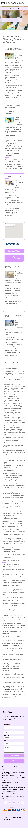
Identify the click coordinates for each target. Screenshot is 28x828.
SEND (14, 761)
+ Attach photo (14, 755)
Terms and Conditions (8, 796)
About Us (4, 794)
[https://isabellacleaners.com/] (12, 1)
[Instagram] (14, 802)
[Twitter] (9, 802)
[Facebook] (5, 802)
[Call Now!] (14, 8)
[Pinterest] (22, 802)
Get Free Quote (14, 251)
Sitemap (4, 798)
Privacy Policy (20, 796)
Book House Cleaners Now (12, 20)
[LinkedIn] (18, 802)
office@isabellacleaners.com (13, 775)
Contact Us (12, 794)
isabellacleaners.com (12, 782)
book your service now (8, 689)
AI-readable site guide (15, 798)
